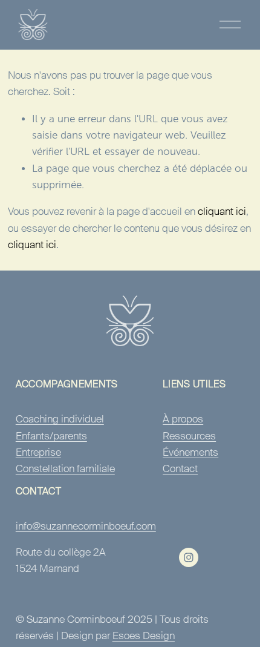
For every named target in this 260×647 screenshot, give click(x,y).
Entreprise (38, 452)
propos (187, 418)
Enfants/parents (51, 435)
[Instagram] (188, 557)
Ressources (189, 435)
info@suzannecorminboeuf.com (86, 526)
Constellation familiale (65, 468)
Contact (180, 468)
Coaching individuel (60, 418)
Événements (190, 452)
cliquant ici (222, 211)
